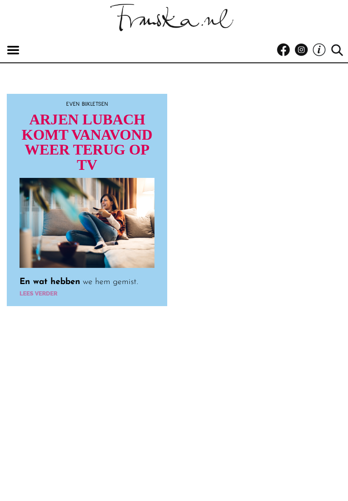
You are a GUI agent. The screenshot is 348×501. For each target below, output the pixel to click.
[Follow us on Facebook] (286, 50)
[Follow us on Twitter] (321, 50)
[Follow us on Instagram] (303, 50)
